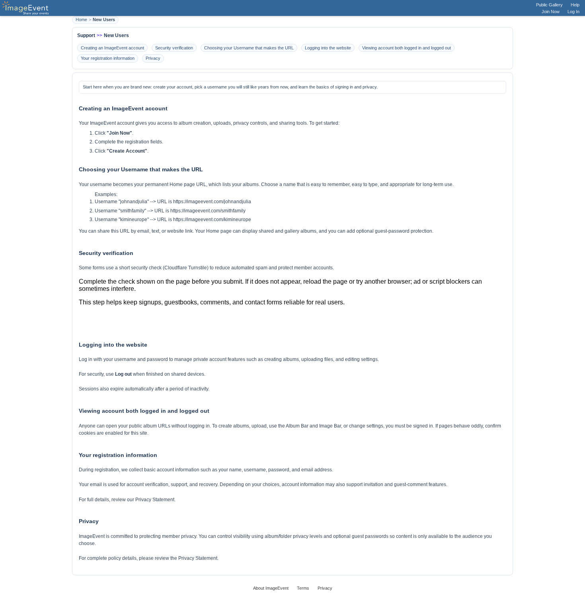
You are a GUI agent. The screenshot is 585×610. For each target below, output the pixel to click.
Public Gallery (549, 4)
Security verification (174, 47)
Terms (303, 588)
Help (575, 4)
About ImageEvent (271, 588)
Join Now (551, 11)
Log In (573, 11)
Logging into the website (328, 47)
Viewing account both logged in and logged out (406, 47)
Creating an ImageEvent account (112, 47)
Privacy (153, 58)
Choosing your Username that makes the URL (249, 47)
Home (81, 19)
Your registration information (108, 58)
